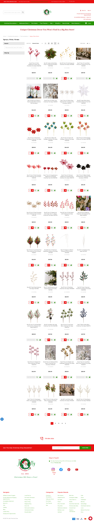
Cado (82, 495)
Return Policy (28, 501)
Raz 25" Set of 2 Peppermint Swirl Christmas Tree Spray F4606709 (34, 363)
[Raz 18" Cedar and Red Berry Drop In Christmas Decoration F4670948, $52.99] (50, 53)
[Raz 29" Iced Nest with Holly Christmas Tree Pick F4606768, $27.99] (50, 315)
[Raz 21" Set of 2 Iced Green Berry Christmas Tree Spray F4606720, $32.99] (67, 315)
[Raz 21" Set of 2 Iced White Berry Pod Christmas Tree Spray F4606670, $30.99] (83, 352)
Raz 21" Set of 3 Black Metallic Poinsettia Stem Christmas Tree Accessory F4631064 (83, 176)
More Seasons (75, 23)
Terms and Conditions (29, 508)
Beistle (70, 501)
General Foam (72, 508)
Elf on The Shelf (61, 503)
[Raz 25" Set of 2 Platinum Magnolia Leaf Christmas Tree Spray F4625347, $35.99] (83, 203)
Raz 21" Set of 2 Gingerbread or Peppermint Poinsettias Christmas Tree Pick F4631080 (50, 176)
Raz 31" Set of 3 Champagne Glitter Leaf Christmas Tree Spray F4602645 (34, 401)
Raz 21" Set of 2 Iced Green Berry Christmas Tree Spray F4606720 (67, 326)
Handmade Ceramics (85, 505)
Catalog (5, 507)
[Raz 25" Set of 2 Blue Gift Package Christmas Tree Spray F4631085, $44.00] (50, 128)
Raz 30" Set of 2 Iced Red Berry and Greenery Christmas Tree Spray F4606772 (34, 326)
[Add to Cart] (49, 340)
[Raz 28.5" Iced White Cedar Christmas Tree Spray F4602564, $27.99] (67, 389)
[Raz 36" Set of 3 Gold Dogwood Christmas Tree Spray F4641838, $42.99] (67, 53)
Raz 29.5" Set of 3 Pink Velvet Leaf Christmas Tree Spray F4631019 (67, 214)
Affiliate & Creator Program (9, 495)
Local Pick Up (28, 495)
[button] (25, 471)
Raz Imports (60, 495)
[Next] (65, 423)
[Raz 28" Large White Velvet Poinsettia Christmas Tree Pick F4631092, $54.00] (83, 91)
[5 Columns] (58, 43)
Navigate (6, 492)
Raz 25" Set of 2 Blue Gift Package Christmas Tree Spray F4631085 (50, 139)
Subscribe (85, 447)
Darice (82, 497)
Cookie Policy (6, 511)
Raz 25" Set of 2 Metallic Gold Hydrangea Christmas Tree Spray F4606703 (67, 363)
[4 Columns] (55, 43)
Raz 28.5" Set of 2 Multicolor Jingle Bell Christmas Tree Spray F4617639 (50, 251)
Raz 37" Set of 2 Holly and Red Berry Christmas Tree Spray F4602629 (50, 401)
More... (82, 512)
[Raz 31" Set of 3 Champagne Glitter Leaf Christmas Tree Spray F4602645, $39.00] (34, 389)
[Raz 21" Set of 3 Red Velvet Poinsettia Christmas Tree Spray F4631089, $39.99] (34, 128)
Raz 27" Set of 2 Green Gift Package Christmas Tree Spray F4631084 (67, 139)
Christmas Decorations (10, 23)
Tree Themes (43, 23)
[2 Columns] (48, 43)
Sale (51, 23)
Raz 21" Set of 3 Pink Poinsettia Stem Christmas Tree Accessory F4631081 (34, 176)
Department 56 (61, 497)
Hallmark (60, 512)
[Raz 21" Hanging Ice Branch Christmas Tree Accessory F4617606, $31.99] (67, 240)
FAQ (4, 505)
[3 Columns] (52, 43)
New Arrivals (65, 23)
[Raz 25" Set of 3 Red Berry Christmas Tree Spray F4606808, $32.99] (67, 277)
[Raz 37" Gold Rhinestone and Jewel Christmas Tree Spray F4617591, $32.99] (50, 277)
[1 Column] (45, 43)
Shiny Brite (60, 505)
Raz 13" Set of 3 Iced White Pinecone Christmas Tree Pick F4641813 (83, 64)
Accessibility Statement (79, 17)
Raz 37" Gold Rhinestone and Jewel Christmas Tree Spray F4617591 (50, 289)
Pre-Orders (34, 23)
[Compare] (40, 78)
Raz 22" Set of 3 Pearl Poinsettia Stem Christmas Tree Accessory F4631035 (34, 214)
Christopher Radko (73, 497)
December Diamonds (74, 503)
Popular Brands (63, 492)
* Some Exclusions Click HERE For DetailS (39, 1)
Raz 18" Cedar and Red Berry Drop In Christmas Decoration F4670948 (50, 64)
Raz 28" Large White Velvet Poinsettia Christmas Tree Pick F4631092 (83, 102)
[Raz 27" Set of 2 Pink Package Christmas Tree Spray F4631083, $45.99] (83, 128)
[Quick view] (37, 78)
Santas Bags (83, 503)
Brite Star (71, 495)
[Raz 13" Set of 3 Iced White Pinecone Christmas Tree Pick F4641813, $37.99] (83, 53)
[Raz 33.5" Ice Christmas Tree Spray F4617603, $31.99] (83, 240)
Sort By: (28, 43)
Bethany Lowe (61, 510)
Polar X (59, 501)
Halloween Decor (24, 23)
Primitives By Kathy (73, 505)
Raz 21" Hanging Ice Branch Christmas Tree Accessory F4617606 (67, 251)
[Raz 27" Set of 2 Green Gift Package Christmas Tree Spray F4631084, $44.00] (67, 128)
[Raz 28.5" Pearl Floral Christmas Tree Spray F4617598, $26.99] (34, 277)
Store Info (27, 505)
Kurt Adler (60, 499)
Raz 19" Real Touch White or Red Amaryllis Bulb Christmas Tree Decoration (34, 102)
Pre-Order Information (30, 497)
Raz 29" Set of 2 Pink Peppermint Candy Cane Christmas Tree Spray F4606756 (34, 64)
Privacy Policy (28, 499)
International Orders (29, 510)
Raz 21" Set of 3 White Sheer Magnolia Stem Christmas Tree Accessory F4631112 (67, 102)
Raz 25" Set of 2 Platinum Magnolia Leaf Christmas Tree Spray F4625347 (83, 214)
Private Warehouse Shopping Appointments (84, 14)
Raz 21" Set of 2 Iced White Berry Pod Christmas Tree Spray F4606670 (83, 363)
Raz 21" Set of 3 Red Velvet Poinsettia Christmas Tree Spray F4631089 (34, 139)
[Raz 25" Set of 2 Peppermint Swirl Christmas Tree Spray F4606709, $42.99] (34, 352)
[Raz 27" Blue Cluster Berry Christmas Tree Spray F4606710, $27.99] (83, 315)
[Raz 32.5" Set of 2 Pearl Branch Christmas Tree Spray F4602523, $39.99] (83, 389)
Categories (49, 492)
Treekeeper (83, 499)
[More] (29, 23)
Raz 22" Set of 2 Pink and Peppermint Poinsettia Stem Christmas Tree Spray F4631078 (67, 176)
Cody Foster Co (72, 499)
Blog (4, 509)
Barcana (83, 501)
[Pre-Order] (65, 78)
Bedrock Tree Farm (85, 510)
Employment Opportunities (9, 513)
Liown (82, 508)
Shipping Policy (28, 503)
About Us (89, 17)
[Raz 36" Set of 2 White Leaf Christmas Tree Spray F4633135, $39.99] (50, 91)
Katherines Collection (62, 508)
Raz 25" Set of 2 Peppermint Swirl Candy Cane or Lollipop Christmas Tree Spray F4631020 (50, 214)
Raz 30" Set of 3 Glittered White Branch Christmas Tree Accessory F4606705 (50, 363)
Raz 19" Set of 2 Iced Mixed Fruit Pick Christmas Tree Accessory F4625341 (34, 251)
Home (4, 36)
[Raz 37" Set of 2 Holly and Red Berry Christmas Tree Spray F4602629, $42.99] (50, 389)
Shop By (57, 23)
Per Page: (82, 43)
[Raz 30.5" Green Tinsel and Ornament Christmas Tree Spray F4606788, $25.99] (83, 277)
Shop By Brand (28, 512)
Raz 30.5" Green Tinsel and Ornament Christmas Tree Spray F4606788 (83, 289)
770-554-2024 (57, 462)
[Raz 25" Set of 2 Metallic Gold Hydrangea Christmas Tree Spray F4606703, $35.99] (67, 352)
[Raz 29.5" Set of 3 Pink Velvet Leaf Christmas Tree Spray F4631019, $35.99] (67, 203)
